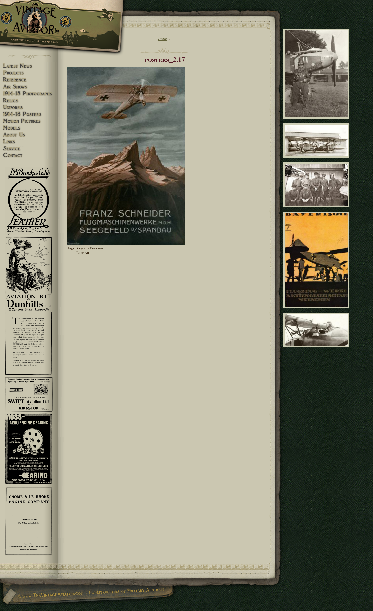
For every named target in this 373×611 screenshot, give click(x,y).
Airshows (29, 86)
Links (29, 141)
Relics (29, 100)
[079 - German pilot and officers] (317, 209)
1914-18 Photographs (29, 93)
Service (29, 148)
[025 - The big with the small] (317, 159)
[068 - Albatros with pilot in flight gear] (317, 120)
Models (29, 127)
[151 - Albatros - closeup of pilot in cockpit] (317, 349)
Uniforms (29, 107)
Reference (29, 79)
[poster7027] (317, 310)
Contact (29, 155)
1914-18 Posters (29, 114)
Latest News (29, 65)
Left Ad (82, 252)
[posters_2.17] (126, 243)
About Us (29, 134)
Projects (29, 72)
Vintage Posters (89, 248)
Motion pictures (29, 121)
